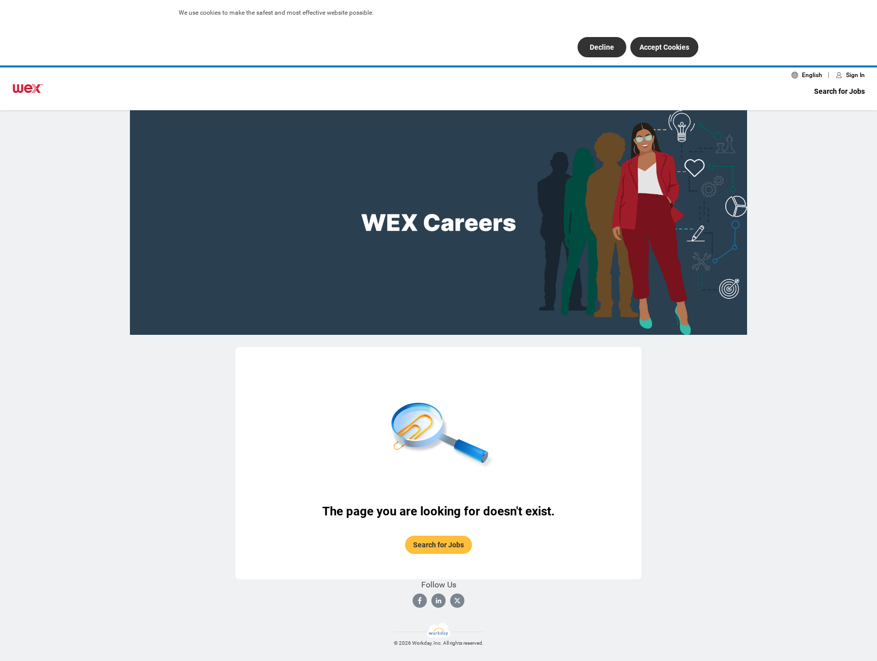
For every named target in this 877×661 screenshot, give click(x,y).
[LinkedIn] (438, 601)
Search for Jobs (839, 91)
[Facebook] (420, 601)
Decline (602, 47)
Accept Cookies (664, 47)
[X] (457, 601)
